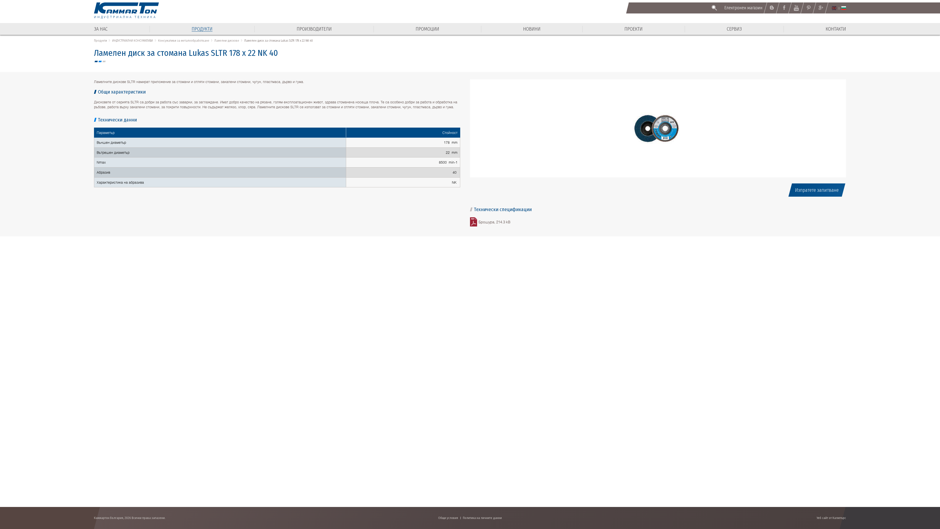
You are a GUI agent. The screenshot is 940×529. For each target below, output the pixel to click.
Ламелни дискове (226, 40)
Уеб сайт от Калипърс (831, 518)
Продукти (100, 40)
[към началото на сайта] (924, 499)
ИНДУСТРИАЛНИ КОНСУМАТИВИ (132, 40)
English (834, 8)
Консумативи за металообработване (183, 40)
